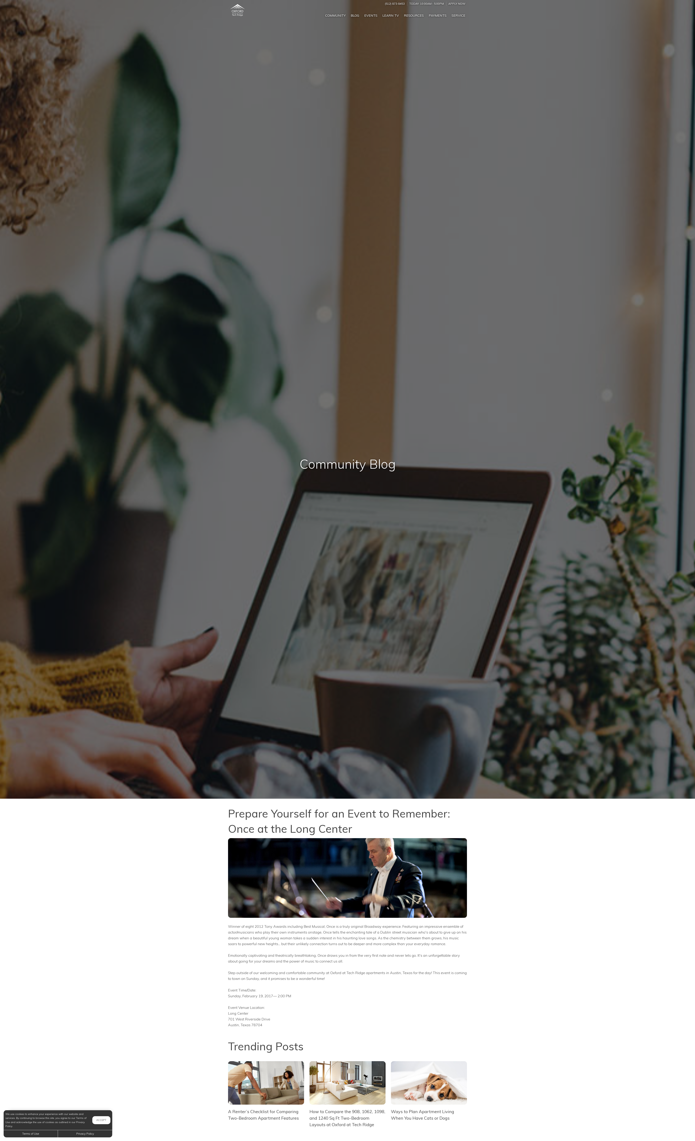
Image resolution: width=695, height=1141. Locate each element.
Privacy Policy (85, 1133)
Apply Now (456, 3)
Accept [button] (101, 1120)
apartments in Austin (383, 972)
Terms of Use (30, 1133)
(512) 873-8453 (395, 3)
